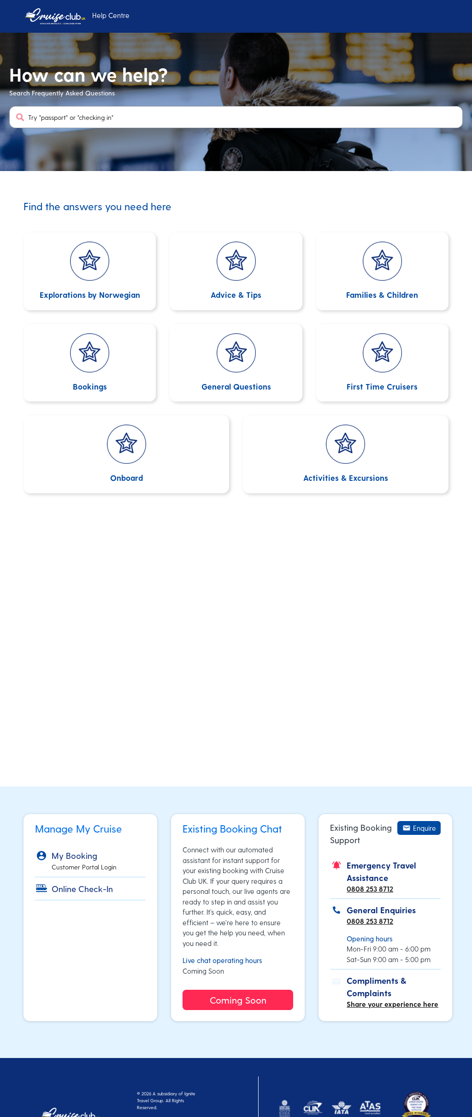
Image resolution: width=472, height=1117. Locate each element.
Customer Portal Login (84, 867)
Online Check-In (82, 888)
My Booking (74, 855)
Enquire (424, 828)
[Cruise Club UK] (55, 16)
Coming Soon (238, 999)
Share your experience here (392, 1004)
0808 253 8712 (370, 889)
